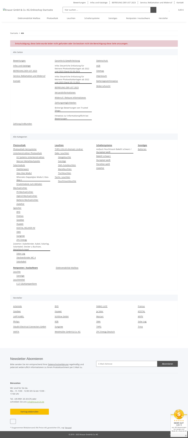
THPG (98, 326)
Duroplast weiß (103, 160)
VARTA (16, 331)
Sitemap (100, 70)
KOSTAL (141, 311)
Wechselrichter (20, 188)
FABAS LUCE (101, 306)
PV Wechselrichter (25, 192)
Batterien (142, 149)
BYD (18, 212)
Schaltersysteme (104, 145)
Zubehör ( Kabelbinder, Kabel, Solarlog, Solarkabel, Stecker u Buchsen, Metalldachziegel (31, 246)
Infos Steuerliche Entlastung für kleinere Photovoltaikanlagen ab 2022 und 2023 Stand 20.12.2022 (72, 79)
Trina (140, 326)
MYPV (140, 316)
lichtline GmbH (62, 316)
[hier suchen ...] (153, 10)
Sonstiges (142, 145)
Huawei (20, 224)
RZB (56, 321)
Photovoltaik (19, 145)
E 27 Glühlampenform (27, 283)
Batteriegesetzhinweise (107, 81)
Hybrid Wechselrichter (27, 196)
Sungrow (21, 235)
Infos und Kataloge (98, 2)
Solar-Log (21, 253)
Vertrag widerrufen (29, 411)
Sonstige (62, 161)
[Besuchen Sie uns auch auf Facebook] (13, 421)
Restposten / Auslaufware (25, 267)
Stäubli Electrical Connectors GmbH (29, 326)
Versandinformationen (65, 92)
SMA (19, 231)
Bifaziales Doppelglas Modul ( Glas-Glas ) (33, 178)
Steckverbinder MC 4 (26, 257)
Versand (68, 427)
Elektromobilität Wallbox (67, 267)
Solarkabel (21, 261)
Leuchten (59, 145)
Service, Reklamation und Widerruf (156, 2)
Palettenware (23, 169)
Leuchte (17, 271)
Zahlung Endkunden (22, 123)
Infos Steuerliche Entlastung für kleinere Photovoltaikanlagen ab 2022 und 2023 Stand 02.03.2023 (72, 68)
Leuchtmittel (19, 279)
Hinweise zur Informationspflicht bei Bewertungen (71, 117)
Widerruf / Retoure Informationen (70, 97)
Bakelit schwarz (103, 156)
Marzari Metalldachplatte (28, 161)
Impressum (101, 76)
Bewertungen (79, 2)
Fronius (20, 216)
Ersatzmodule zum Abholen (29, 184)
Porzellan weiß (103, 164)
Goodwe (20, 220)
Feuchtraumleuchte (67, 181)
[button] (164, 10)
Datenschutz (102, 60)
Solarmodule (19, 165)
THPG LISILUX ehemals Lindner (69, 149)
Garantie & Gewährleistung (67, 60)
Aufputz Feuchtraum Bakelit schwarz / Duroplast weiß (113, 150)
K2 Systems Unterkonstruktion (30, 157)
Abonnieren (167, 364)
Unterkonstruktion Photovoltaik (27, 153)
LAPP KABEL (18, 316)
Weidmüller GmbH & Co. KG (67, 331)
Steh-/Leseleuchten (67, 165)
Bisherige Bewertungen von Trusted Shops (71, 109)
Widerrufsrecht (103, 86)
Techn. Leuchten (62, 177)
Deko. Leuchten (62, 153)
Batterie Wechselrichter (27, 200)
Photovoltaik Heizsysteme (24, 149)
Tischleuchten (64, 173)
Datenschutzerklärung (58, 364)
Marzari (99, 316)
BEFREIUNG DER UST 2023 (124, 2)
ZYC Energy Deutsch (105, 331)
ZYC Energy (22, 239)
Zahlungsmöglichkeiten (65, 102)
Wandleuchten (65, 169)
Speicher (17, 208)
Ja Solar (99, 311)
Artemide (17, 306)
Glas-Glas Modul (24, 173)
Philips (16, 321)
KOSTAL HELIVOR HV (26, 227)
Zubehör (20, 204)
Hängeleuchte (64, 157)
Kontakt (180, 2)
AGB (98, 65)
